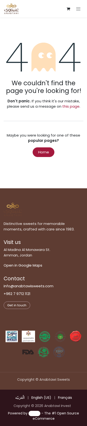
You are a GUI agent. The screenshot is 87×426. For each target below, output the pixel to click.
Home (43, 152)
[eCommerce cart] (68, 9)
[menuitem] (20, 397)
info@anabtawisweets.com (28, 285)
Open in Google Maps (23, 265)
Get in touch (16, 305)
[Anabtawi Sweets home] (13, 209)
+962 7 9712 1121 (17, 293)
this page (71, 106)
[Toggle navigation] (78, 9)
